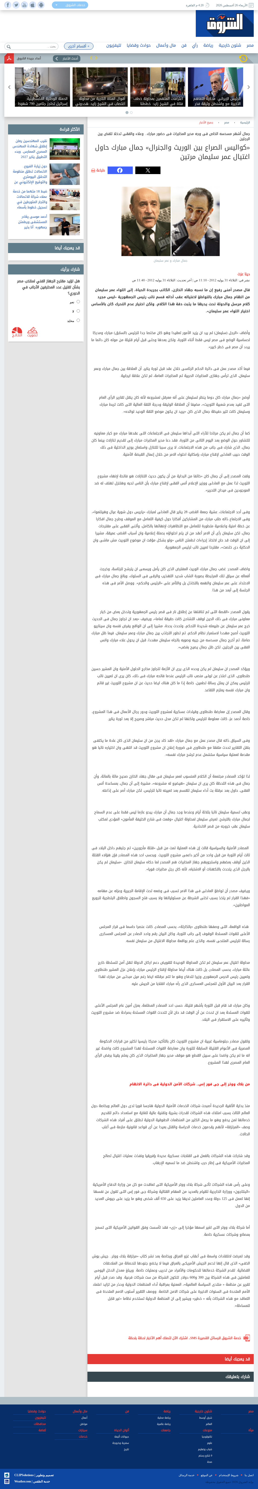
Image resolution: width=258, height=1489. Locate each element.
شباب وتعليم (205, 1449)
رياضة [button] (208, 45)
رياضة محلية (164, 1417)
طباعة (100, 170)
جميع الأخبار (206, 123)
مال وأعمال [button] (166, 45)
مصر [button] (250, 45)
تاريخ (126, 1449)
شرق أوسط (205, 1417)
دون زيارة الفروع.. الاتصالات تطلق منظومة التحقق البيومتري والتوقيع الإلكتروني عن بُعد (30, 176)
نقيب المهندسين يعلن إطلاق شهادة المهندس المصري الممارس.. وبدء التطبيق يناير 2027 (30, 149)
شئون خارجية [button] (230, 45)
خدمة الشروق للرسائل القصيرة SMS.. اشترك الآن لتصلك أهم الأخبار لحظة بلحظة (184, 1338)
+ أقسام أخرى (78, 46)
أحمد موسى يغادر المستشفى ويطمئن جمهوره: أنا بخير (32, 221)
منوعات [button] (207, 1430)
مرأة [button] (251, 1430)
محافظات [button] (40, 1424)
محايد (70, 321)
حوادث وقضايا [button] (139, 45)
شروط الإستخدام (228, 1475)
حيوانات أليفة (121, 1436)
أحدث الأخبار (70, 58)
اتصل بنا (249, 1475)
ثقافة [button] (42, 1430)
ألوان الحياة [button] (121, 1430)
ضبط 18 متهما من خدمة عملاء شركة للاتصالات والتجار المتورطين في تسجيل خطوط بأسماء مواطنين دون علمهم (30, 202)
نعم (72, 302)
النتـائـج (17, 335)
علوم (209, 1443)
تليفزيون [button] (113, 45)
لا (73, 311)
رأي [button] (195, 45)
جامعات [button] (166, 1430)
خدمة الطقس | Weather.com (32, 1481)
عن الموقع (207, 1475)
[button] (91, 58)
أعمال (84, 1417)
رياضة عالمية (164, 1424)
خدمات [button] (83, 1436)
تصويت (32, 335)
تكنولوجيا (207, 1436)
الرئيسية (245, 123)
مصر (226, 123)
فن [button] (183, 45)
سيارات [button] (82, 1430)
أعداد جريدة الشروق (29, 58)
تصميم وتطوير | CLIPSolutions (34, 1475)
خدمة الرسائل (187, 1475)
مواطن (83, 1424)
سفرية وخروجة (120, 1443)
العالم (209, 1424)
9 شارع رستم (205, 1455)
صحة (209, 1461)
